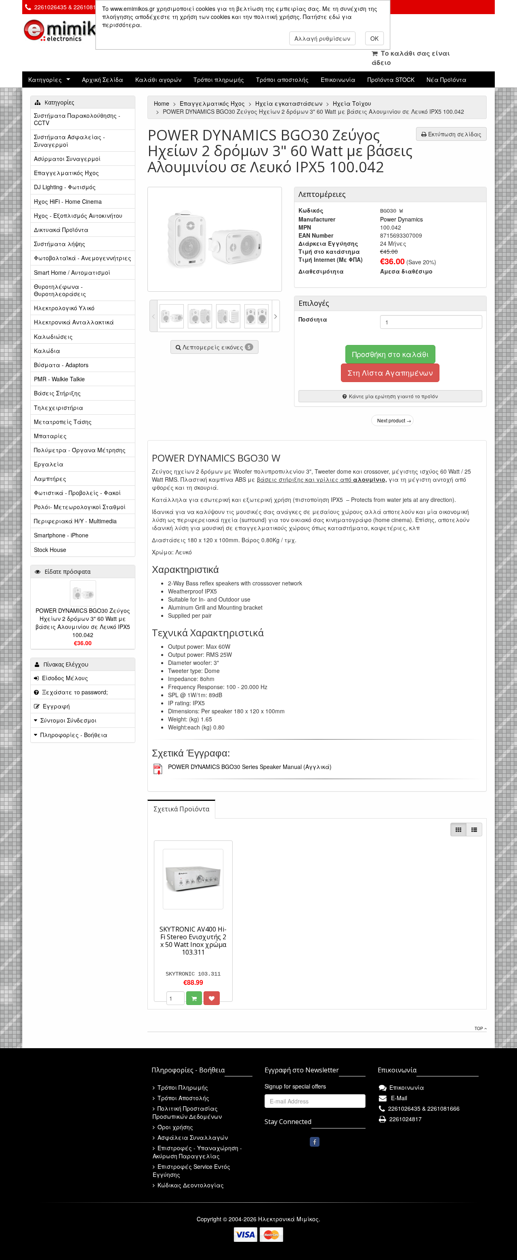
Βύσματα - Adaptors (61, 365)
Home (162, 103)
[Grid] (458, 829)
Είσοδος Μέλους (63, 678)
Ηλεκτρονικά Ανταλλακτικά (74, 322)
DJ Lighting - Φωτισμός (65, 187)
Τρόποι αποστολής (282, 79)
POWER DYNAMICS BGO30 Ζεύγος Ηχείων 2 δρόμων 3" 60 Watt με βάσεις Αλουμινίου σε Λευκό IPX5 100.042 (83, 622)
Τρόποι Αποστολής (182, 1098)
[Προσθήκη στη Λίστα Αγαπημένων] (212, 998)
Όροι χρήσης (174, 1127)
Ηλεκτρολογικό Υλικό (64, 308)
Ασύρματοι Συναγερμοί (67, 159)
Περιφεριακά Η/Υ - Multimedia (75, 521)
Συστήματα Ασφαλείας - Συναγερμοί (69, 140)
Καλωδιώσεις (53, 336)
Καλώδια (47, 351)
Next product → (394, 420)
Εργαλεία (48, 464)
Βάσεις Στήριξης (57, 393)
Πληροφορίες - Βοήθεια (73, 735)
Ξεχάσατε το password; (73, 692)
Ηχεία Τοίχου (353, 103)
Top (479, 1028)
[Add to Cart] (194, 998)
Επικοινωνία (338, 79)
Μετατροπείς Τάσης (63, 422)
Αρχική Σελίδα (102, 79)
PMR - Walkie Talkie (59, 379)
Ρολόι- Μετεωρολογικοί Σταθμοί (80, 507)
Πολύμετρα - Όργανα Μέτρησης (80, 450)
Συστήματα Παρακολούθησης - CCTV (77, 119)
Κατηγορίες (45, 79)
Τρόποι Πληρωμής (182, 1087)
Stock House (50, 549)
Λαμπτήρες (50, 478)
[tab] (181, 809)
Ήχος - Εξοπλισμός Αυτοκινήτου (78, 215)
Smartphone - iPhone (61, 535)
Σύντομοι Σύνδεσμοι (68, 720)
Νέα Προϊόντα (447, 79)
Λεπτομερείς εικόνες (215, 347)
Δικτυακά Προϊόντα (61, 230)
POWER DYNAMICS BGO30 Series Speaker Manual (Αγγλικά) (250, 767)
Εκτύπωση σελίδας (454, 134)
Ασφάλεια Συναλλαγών (192, 1137)
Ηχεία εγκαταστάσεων (289, 103)
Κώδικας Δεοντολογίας (190, 1185)
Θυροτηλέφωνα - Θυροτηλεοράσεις (60, 290)
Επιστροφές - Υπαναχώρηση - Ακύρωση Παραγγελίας (197, 1152)
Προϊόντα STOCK (391, 79)
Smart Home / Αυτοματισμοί (72, 272)
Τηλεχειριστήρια (58, 407)
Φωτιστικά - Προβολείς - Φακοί (77, 493)
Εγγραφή (55, 706)
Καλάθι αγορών (158, 79)
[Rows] (474, 829)
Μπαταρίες (50, 436)
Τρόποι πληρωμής (218, 79)
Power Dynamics (401, 219)
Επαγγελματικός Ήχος (213, 103)
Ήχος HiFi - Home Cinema (68, 201)
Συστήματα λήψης (59, 244)
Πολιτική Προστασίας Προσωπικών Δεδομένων (187, 1112)
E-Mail (397, 1098)
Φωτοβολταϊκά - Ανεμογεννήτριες (82, 258)
